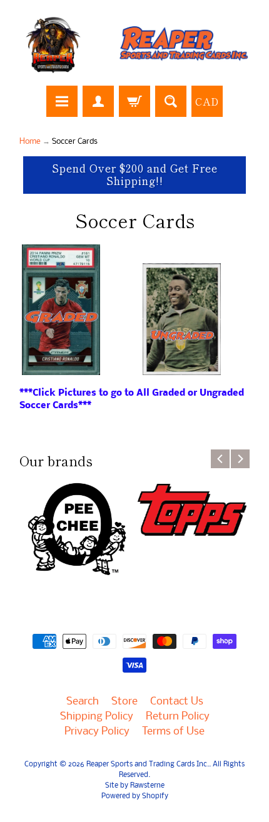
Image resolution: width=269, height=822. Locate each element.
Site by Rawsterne (135, 785)
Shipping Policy (96, 717)
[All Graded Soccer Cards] (61, 368)
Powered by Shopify (134, 796)
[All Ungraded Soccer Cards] (182, 368)
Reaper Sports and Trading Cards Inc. (147, 764)
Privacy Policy (96, 732)
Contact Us (176, 702)
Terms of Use (173, 732)
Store (124, 702)
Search (82, 702)
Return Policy (178, 717)
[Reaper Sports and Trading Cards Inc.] (134, 44)
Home (30, 142)
